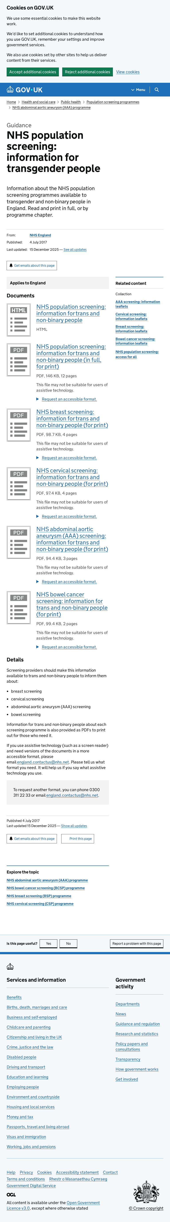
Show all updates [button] (74, 826)
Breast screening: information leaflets (131, 328)
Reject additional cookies (87, 71)
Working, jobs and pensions (31, 1146)
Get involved (127, 1079)
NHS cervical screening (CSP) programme (40, 904)
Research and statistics (137, 1033)
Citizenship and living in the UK (34, 1037)
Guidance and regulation (138, 1023)
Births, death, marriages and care (37, 1007)
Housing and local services (31, 1106)
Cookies (44, 1172)
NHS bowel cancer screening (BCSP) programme (46, 888)
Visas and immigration (26, 1136)
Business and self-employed (32, 1017)
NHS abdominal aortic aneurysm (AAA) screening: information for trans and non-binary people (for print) (72, 539)
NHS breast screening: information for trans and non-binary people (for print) (72, 418)
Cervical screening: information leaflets (131, 316)
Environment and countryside (33, 1096)
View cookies (128, 72)
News (121, 1013)
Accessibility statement (77, 1172)
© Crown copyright (146, 1208)
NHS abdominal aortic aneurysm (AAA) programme (51, 107)
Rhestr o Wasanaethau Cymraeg (78, 1179)
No (71, 943)
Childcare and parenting (28, 1027)
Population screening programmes (113, 102)
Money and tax (20, 1116)
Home (11, 102)
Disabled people (21, 1057)
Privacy (26, 1172)
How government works (137, 1069)
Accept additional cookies (32, 71)
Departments (128, 1003)
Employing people (23, 1086)
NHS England (40, 235)
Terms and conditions (26, 1179)
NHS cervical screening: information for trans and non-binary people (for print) (72, 477)
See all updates (75, 249)
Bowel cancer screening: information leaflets (135, 341)
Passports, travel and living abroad (38, 1126)
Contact (110, 1172)
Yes (51, 943)
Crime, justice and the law (30, 1047)
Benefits (14, 997)
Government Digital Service (31, 1185)
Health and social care (38, 102)
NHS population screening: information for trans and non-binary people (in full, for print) (71, 356)
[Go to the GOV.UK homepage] (24, 90)
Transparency (128, 1059)
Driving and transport (26, 1067)
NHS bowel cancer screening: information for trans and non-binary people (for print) (72, 604)
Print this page (81, 839)
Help (11, 1172)
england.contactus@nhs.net (43, 762)
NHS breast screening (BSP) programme (39, 896)
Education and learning (27, 1076)
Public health (71, 102)
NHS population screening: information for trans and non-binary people (71, 313)
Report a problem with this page (136, 943)
